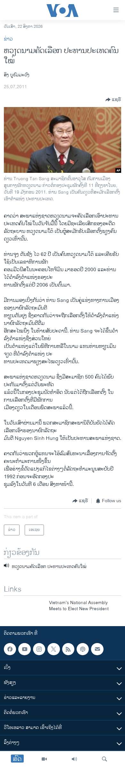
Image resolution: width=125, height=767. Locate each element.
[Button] (113, 100)
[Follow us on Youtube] (24, 649)
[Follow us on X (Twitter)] (53, 649)
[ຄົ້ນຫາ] (104, 759)
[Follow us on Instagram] (39, 649)
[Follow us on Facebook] (10, 649)
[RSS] (68, 649)
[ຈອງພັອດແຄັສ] (97, 649)
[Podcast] (83, 649)
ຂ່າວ (8, 39)
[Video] (44, 759)
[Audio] (74, 759)
